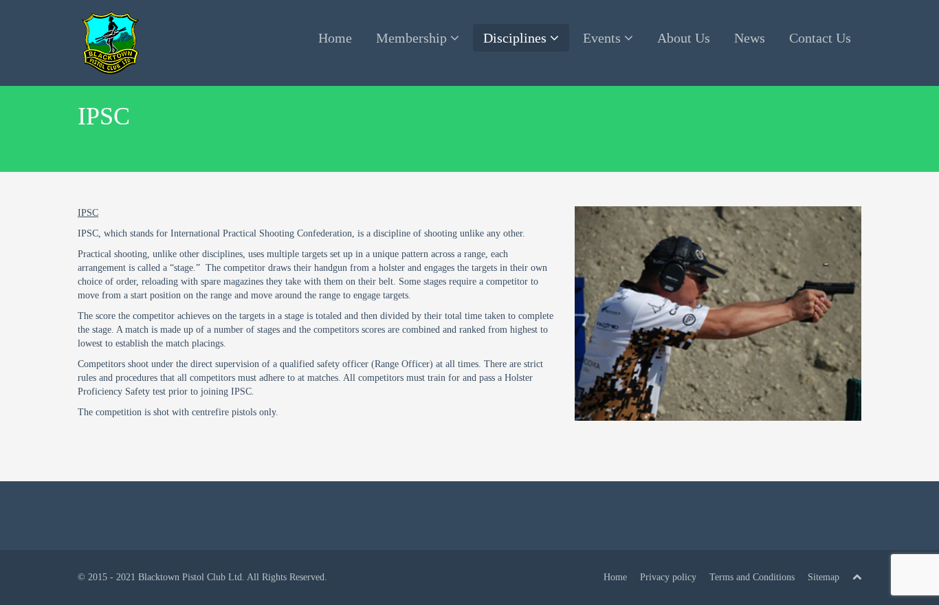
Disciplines (516, 37)
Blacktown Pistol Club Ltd (190, 577)
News (749, 37)
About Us (683, 37)
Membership (413, 37)
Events (603, 37)
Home (335, 37)
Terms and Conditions (752, 577)
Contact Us (820, 37)
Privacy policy (668, 577)
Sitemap (823, 577)
